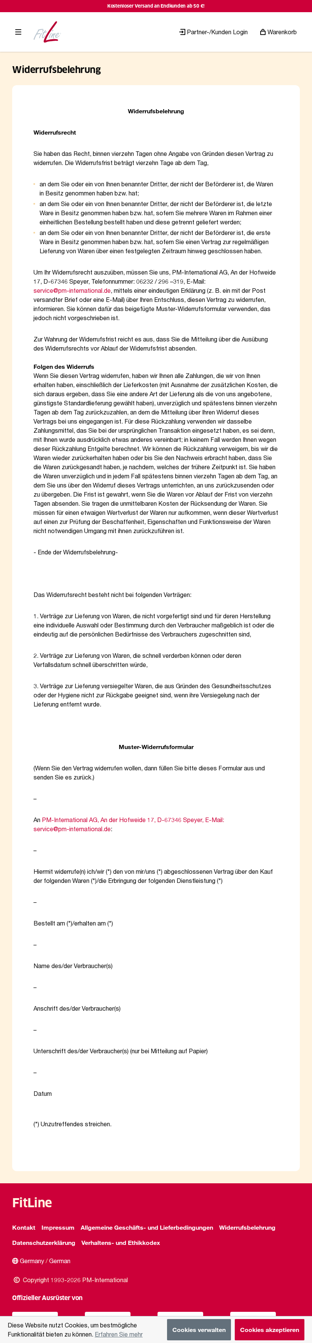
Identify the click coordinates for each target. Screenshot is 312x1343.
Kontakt (23, 1227)
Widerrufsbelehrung (247, 1227)
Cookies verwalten (199, 1329)
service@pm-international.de (72, 290)
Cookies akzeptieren (269, 1329)
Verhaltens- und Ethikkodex (120, 1242)
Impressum (58, 1227)
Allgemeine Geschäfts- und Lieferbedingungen (147, 1227)
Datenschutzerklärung (43, 1242)
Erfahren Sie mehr (119, 1334)
